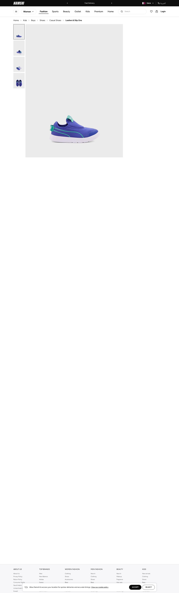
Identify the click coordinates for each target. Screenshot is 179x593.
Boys (33, 20)
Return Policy (17, 579)
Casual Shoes (55, 20)
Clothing (68, 573)
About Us (16, 573)
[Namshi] (18, 3)
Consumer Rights (19, 582)
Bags (66, 582)
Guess (41, 582)
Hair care (119, 582)
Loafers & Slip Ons (74, 20)
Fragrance (120, 579)
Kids (88, 11)
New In (93, 573)
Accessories (69, 579)
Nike (40, 573)
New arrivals (146, 573)
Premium (98, 11)
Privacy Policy (17, 576)
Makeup (119, 576)
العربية (163, 3)
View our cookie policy (99, 587)
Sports (55, 11)
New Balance (43, 576)
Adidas (41, 579)
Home (111, 11)
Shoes (42, 20)
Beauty (66, 11)
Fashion (43, 11)
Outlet (78, 11)
